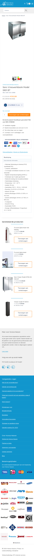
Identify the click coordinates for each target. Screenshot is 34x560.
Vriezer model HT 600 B (21, 302)
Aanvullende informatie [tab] (11, 160)
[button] (14, 79)
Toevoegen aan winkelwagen (19, 115)
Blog (3, 456)
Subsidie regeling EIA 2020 (10, 428)
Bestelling (5, 415)
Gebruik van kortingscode (9, 387)
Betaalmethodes (7, 411)
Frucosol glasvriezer (20, 252)
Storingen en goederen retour (10, 423)
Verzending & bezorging (9, 419)
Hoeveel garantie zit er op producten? (13, 391)
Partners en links (7, 443)
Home (3, 15)
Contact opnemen (7, 452)
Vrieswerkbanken (10, 85)
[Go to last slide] (13, 79)
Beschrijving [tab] (7, 157)
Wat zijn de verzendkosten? (10, 382)
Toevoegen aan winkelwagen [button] (23, 240)
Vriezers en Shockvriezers (20, 152)
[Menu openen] (32, 3)
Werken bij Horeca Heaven (9, 439)
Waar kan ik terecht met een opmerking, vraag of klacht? (16, 396)
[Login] (25, 3)
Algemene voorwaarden (9, 447)
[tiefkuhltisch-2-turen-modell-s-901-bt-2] (17, 30)
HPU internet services (19, 555)
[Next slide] (21, 79)
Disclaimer (15, 551)
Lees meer (5, 351)
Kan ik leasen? (6, 402)
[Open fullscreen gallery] (29, 74)
